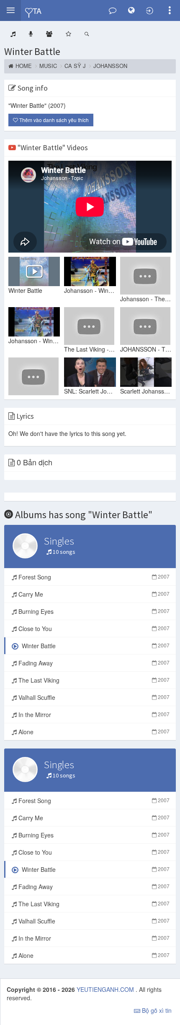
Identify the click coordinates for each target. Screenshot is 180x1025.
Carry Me (93, 594)
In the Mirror (93, 714)
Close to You (93, 628)
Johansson (110, 66)
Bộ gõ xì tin (156, 1010)
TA (36, 10)
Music (48, 66)
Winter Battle (32, 51)
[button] (10, 10)
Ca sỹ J (75, 66)
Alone (93, 732)
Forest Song (93, 577)
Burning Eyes (93, 611)
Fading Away (93, 663)
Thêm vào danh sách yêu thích (53, 119)
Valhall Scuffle (93, 697)
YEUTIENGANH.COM (106, 989)
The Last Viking (93, 680)
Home (23, 66)
